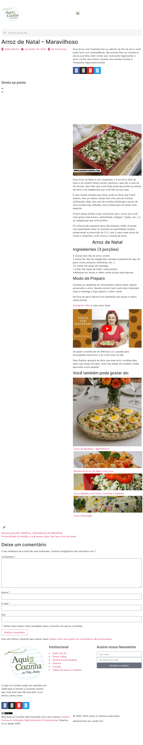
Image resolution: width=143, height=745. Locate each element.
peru (113, 351)
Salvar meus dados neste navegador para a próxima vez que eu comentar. (43, 626)
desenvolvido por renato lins (88, 721)
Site (3, 615)
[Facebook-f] (4, 705)
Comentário (8, 557)
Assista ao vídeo (81, 305)
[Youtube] (90, 70)
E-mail (5, 603)
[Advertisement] (35, 115)
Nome (5, 592)
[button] (78, 13)
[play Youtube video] (107, 328)
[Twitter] (97, 70)
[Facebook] (76, 70)
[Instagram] (83, 70)
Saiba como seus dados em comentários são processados (81, 639)
